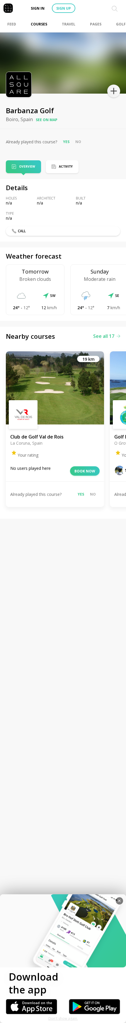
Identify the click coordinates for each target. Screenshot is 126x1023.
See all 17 (103, 336)
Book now (84, 471)
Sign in (38, 8)
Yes (66, 141)
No (78, 141)
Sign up (63, 8)
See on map (46, 119)
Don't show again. (63, 1018)
